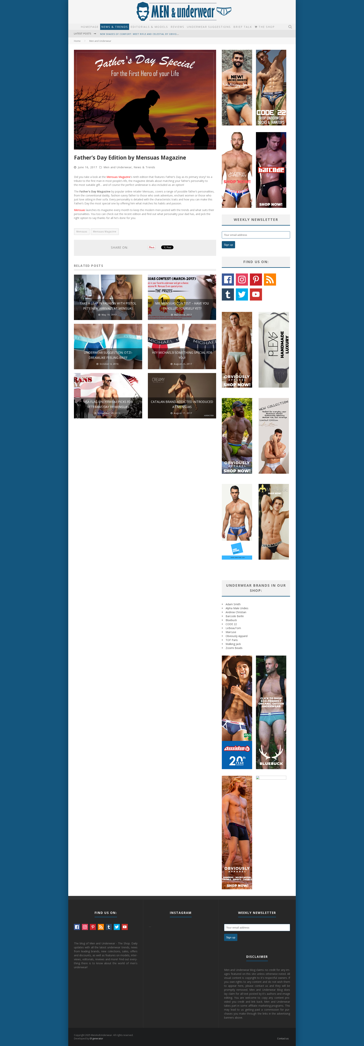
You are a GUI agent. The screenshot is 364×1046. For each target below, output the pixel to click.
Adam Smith (233, 604)
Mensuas (79, 210)
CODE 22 (231, 624)
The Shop (266, 27)
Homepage (90, 27)
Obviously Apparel (237, 636)
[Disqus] (145, 475)
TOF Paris (232, 640)
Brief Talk (242, 27)
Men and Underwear (118, 167)
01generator (96, 1038)
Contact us (283, 1038)
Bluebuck (231, 620)
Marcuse (231, 632)
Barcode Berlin (235, 616)
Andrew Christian (236, 612)
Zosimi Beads (234, 648)
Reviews (177, 27)
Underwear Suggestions (209, 27)
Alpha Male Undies (237, 608)
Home (77, 41)
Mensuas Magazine (118, 177)
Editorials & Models (149, 27)
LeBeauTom (233, 628)
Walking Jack (233, 644)
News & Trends (114, 27)
